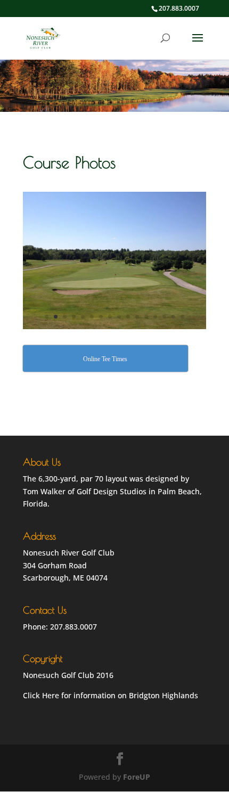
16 (182, 317)
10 (128, 317)
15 (173, 317)
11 (137, 317)
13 (155, 317)
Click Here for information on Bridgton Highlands (110, 695)
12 (146, 317)
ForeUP (136, 777)
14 (164, 317)
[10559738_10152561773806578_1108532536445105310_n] (114, 326)
